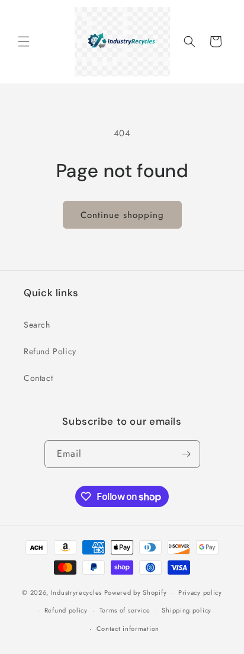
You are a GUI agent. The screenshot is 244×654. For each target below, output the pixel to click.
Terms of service (124, 610)
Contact (38, 378)
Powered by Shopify (135, 592)
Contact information (128, 628)
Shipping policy (186, 610)
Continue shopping (122, 215)
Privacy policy (200, 592)
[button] (24, 41)
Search (37, 325)
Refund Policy (50, 351)
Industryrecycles (76, 592)
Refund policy (66, 610)
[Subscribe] (187, 454)
